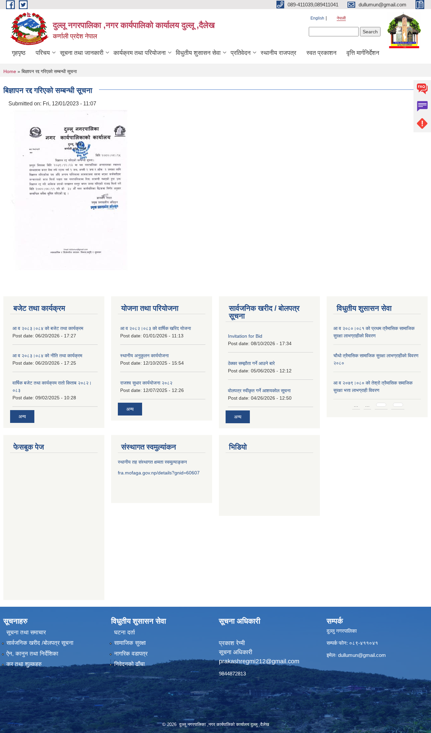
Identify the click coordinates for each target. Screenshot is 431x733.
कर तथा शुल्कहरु (24, 664)
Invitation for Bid (245, 336)
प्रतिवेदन (241, 52)
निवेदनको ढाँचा (129, 664)
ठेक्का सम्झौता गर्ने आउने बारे (251, 363)
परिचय (43, 52)
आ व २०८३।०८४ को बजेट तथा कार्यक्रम (47, 328)
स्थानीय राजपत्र (278, 52)
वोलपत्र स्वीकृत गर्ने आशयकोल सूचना (259, 390)
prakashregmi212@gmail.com (259, 661)
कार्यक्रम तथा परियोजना (139, 52)
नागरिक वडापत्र (130, 654)
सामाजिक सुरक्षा (130, 643)
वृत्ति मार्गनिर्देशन (362, 52)
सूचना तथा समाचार (26, 632)
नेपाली (341, 18)
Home (9, 71)
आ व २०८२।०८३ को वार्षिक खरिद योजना (155, 328)
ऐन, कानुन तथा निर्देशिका (32, 654)
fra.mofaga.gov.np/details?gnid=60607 (159, 472)
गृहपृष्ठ (19, 52)
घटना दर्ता (124, 632)
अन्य (22, 416)
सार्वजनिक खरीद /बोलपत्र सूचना (39, 643)
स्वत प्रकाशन (321, 52)
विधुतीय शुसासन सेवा (198, 52)
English (317, 18)
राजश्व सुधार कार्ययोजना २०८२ (146, 383)
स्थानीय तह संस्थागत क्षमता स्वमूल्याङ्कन (152, 462)
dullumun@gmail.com (362, 655)
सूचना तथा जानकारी (81, 52)
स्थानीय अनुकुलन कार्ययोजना (144, 355)
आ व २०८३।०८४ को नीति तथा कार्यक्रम (47, 355)
